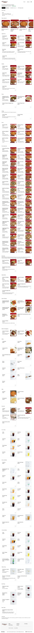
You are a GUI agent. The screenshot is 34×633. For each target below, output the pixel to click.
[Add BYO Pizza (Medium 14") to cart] (27, 27)
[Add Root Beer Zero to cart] (15, 506)
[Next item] (31, 18)
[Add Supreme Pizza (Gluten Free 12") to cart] (30, 152)
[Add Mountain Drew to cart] (30, 456)
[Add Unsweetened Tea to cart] (30, 519)
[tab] (3, 8)
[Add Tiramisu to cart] (15, 412)
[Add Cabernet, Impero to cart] (30, 590)
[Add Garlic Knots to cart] (15, 46)
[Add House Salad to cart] (30, 83)
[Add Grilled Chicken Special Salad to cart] (30, 77)
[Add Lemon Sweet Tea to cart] (30, 526)
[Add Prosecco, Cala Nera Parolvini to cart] (30, 580)
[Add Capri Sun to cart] (15, 466)
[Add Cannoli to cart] (30, 412)
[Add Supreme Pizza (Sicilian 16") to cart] (15, 165)
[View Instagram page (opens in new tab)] (3, 631)
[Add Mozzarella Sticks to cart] (30, 53)
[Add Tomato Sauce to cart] (30, 359)
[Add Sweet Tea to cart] (15, 519)
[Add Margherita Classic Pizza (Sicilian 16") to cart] (30, 212)
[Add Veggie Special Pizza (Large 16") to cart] (30, 225)
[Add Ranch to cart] (15, 365)
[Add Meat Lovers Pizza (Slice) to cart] (30, 165)
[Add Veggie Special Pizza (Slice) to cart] (15, 219)
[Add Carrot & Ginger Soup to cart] (30, 107)
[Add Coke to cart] (15, 436)
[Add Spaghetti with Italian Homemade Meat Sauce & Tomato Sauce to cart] (15, 311)
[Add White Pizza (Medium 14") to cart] (15, 192)
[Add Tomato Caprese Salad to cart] (15, 83)
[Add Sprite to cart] (30, 443)
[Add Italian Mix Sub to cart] (30, 264)
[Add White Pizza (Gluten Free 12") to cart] (30, 185)
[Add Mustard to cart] (15, 385)
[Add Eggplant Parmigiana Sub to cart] (30, 288)
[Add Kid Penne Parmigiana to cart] (30, 402)
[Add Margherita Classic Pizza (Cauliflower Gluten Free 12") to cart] (15, 245)
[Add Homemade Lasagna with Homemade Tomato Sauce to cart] (30, 311)
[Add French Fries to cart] (30, 345)
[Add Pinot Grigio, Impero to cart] (30, 573)
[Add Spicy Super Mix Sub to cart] (15, 264)
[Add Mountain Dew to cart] (15, 499)
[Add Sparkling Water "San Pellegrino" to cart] (15, 473)
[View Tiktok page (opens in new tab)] (4, 631)
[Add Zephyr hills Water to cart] (30, 466)
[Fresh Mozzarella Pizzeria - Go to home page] (4, 2)
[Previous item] (29, 18)
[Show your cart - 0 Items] (31, 2)
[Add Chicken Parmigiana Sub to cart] (15, 281)
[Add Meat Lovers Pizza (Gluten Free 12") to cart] (15, 172)
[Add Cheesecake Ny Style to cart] (15, 419)
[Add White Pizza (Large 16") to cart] (30, 192)
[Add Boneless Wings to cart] (30, 118)
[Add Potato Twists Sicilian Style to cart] (30, 46)
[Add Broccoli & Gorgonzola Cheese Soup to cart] (30, 100)
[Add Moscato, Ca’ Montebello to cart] (15, 580)
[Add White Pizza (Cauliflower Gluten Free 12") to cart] (30, 245)
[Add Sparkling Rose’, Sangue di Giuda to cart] (15, 614)
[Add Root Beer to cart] (15, 456)
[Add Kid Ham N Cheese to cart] (30, 395)
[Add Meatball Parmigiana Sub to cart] (30, 281)
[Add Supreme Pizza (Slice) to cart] (15, 152)
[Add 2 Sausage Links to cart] (15, 352)
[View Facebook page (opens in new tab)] (1, 631)
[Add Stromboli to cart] (30, 232)
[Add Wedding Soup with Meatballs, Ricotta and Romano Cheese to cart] (15, 100)
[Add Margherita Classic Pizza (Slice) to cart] (30, 199)
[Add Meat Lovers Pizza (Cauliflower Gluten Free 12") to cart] (15, 252)
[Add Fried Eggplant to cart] (15, 40)
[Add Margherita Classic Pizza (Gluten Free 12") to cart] (15, 205)
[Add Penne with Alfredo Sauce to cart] (15, 359)
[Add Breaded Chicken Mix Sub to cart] (15, 271)
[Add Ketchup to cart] (15, 378)
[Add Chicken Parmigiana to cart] (15, 335)
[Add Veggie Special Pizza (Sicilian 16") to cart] (15, 232)
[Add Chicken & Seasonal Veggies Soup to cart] (15, 107)
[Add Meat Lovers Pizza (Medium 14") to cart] (30, 172)
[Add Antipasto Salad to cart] (15, 70)
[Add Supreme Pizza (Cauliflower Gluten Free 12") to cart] (30, 252)
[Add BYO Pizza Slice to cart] (15, 129)
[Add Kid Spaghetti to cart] (15, 402)
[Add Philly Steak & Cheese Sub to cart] (15, 288)
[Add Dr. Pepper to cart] (30, 449)
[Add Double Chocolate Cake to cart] (30, 419)
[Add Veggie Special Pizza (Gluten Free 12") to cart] (30, 219)
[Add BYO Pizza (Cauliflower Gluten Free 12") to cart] (30, 142)
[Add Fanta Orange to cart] (15, 449)
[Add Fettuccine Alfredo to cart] (15, 325)
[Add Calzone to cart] (15, 239)
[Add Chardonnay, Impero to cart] (15, 573)
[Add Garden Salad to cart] (15, 77)
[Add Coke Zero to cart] (15, 443)
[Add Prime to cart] (15, 513)
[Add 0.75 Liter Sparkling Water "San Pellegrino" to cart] (15, 563)
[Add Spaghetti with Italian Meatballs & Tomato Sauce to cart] (15, 305)
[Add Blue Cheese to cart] (30, 365)
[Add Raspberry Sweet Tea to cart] (15, 526)
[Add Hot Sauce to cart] (15, 372)
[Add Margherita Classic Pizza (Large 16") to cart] (18, 27)
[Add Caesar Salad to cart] (15, 90)
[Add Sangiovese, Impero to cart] (15, 590)
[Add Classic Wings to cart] (15, 118)
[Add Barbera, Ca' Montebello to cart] (30, 597)
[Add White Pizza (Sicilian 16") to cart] (15, 199)
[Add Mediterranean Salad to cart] (30, 70)
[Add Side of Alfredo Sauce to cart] (30, 372)
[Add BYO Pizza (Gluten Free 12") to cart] (30, 129)
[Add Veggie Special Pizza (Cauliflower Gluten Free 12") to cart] (30, 239)
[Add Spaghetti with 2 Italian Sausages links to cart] (30, 305)
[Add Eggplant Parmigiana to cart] (30, 335)
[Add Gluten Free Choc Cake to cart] (15, 426)
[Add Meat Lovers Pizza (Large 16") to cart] (15, 179)
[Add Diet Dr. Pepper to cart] (15, 556)
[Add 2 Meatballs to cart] (15, 345)
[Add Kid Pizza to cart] (15, 395)
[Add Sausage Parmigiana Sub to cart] (15, 294)
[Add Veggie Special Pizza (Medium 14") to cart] (15, 225)
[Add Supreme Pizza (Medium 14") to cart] (15, 159)
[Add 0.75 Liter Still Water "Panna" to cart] (30, 563)
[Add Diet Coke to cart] (30, 436)
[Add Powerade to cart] (30, 513)
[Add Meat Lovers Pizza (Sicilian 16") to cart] (30, 179)
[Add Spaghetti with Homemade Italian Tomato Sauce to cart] (30, 318)
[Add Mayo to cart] (30, 378)
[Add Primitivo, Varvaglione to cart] (15, 603)
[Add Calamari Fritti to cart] (15, 60)
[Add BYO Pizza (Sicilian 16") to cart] (15, 142)
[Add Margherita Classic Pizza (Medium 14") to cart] (30, 205)
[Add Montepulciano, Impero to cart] (15, 597)
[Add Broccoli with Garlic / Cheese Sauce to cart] (30, 352)
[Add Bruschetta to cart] (15, 53)
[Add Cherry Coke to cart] (15, 486)
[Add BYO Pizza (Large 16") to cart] (9, 27)
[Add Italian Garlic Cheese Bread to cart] (30, 40)
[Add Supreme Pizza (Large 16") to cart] (30, 159)
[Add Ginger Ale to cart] (30, 506)
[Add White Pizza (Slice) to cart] (15, 185)
